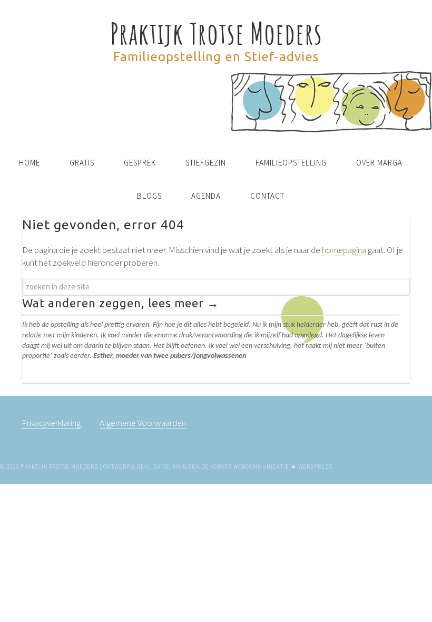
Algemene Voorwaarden (143, 423)
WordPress (315, 466)
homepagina (344, 250)
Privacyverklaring (51, 423)
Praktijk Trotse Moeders (216, 33)
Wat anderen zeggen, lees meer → (120, 302)
